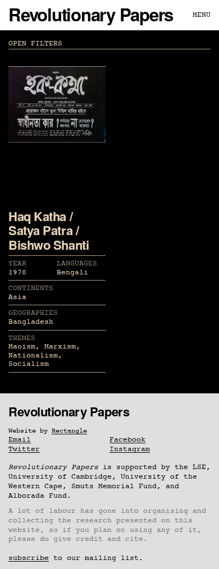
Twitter (24, 449)
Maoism (21, 346)
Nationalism (33, 355)
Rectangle (69, 431)
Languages (77, 263)
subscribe (28, 558)
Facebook (127, 439)
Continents (30, 288)
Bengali (72, 272)
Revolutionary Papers (90, 14)
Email (19, 439)
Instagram (130, 449)
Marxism (60, 346)
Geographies (33, 312)
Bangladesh (30, 321)
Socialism (28, 364)
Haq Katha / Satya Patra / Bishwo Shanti (48, 230)
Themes (21, 338)
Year (17, 263)
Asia (17, 297)
